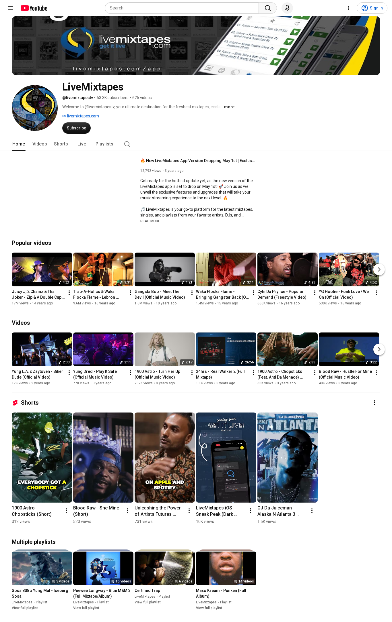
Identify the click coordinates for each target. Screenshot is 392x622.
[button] (150, 221)
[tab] (19, 144)
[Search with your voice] (287, 8)
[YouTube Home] (33, 8)
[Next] (379, 269)
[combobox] (183, 8)
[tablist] (196, 144)
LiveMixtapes (22, 602)
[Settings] (348, 8)
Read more (150, 221)
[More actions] (69, 292)
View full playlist (25, 608)
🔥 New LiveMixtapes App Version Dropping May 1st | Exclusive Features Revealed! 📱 (197, 160)
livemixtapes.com (82, 116)
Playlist (41, 602)
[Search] (268, 8)
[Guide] (10, 8)
